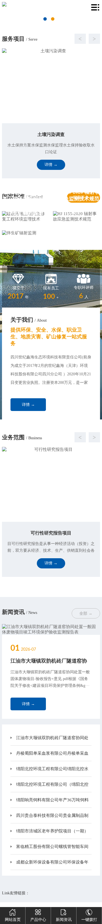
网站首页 (13, 919)
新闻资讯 (64, 919)
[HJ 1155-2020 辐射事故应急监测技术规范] (76, 216)
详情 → (28, 405)
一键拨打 (89, 919)
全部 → (85, 613)
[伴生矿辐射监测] (25, 233)
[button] (45, 39)
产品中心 (38, 919)
